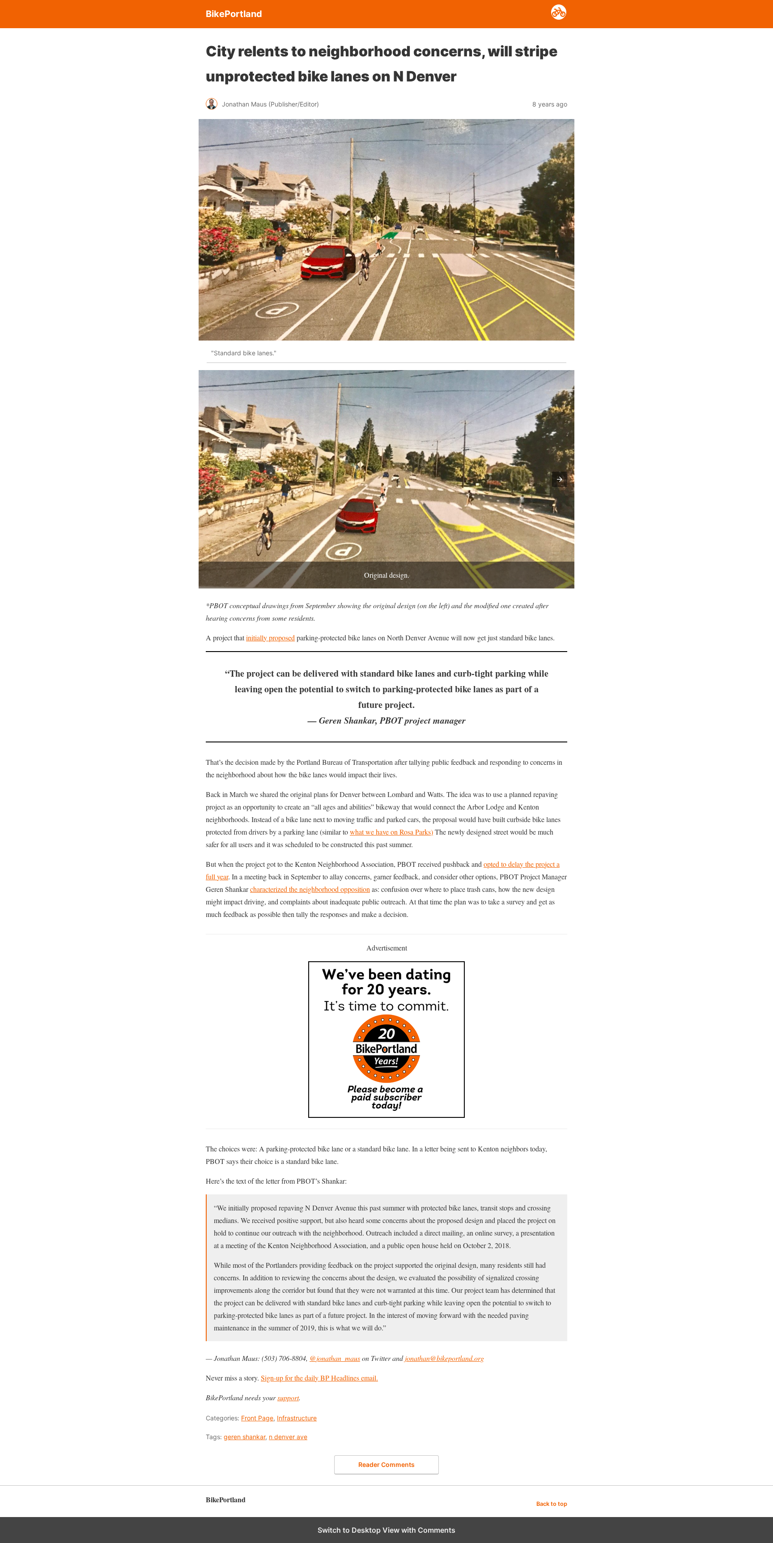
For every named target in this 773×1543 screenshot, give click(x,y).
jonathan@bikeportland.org (444, 1358)
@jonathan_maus (335, 1358)
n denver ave (288, 1437)
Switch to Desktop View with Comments (386, 1530)
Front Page (257, 1418)
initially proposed (270, 637)
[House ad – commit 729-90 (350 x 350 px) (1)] (386, 1115)
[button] (559, 479)
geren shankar (244, 1437)
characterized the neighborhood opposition (310, 889)
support (288, 1397)
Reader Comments (386, 1464)
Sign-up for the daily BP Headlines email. (319, 1377)
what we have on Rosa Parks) (391, 831)
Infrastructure (297, 1418)
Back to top (551, 1503)
